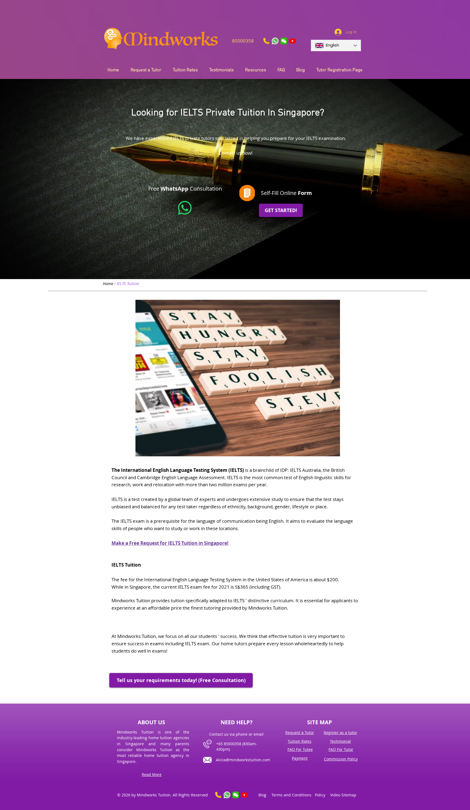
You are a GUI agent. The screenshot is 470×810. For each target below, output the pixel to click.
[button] (283, 41)
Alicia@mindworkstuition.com (243, 759)
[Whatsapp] (184, 207)
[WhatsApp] (275, 41)
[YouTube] (292, 41)
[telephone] (266, 41)
